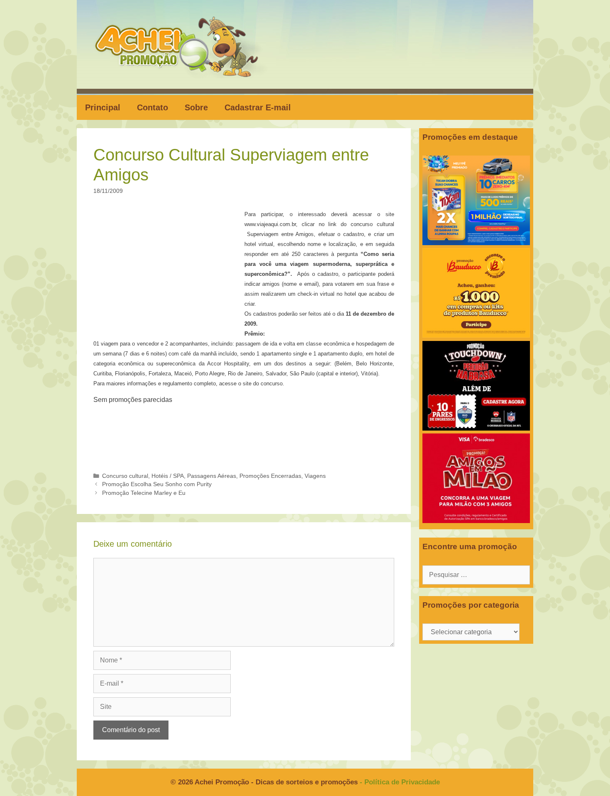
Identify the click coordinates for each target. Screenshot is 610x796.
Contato (152, 107)
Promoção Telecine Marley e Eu (143, 493)
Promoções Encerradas (270, 476)
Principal (102, 107)
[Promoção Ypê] (476, 243)
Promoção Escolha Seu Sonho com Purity (157, 484)
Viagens (315, 476)
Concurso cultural (125, 476)
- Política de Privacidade (400, 782)
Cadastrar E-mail (257, 107)
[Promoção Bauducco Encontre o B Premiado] (476, 335)
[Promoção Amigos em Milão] (476, 521)
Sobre (196, 107)
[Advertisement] (171, 270)
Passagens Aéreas (211, 476)
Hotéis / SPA (167, 476)
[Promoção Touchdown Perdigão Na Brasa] (476, 428)
